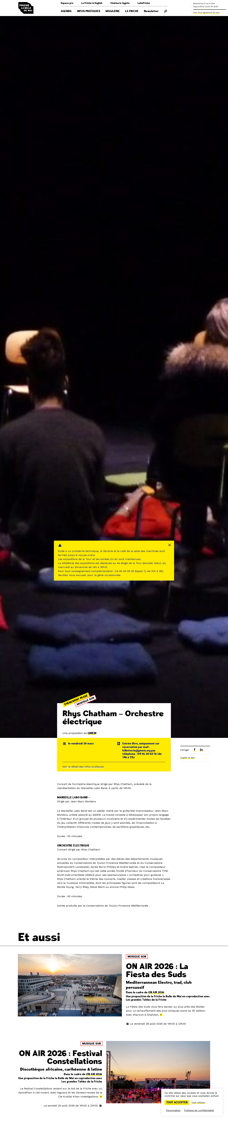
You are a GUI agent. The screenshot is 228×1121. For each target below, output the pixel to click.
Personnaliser (173, 1110)
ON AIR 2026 (156, 992)
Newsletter (151, 11)
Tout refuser (198, 1102)
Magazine (112, 11)
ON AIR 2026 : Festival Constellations (60, 1058)
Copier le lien (187, 757)
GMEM (92, 733)
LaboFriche (144, 3)
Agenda (66, 11)
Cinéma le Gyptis (120, 3)
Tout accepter (177, 1102)
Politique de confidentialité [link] (199, 1110)
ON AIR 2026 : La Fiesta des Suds (157, 971)
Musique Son (85, 701)
